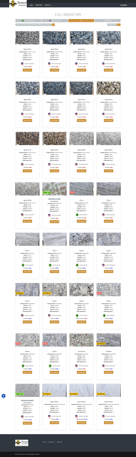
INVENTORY (39, 5)
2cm (109, 24)
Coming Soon (26, 24)
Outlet (49, 24)
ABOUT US (48, 5)
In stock (18, 24)
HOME (31, 5)
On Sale (43, 24)
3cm (114, 24)
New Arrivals (35, 24)
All (53, 24)
